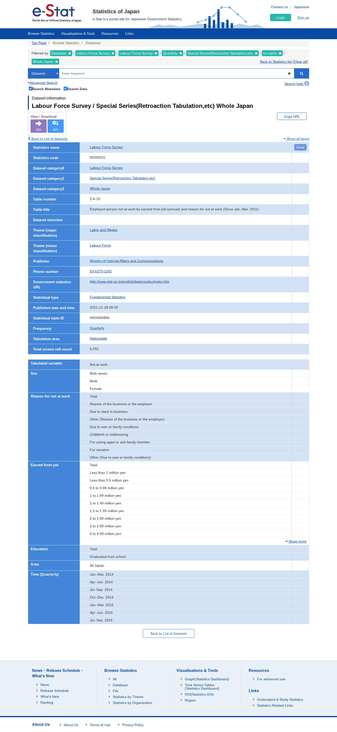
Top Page (39, 43)
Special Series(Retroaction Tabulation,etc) (122, 178)
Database (120, 685)
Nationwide (98, 338)
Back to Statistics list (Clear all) (284, 62)
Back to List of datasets (49, 138)
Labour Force (100, 245)
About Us (71, 725)
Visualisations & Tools (78, 33)
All (114, 679)
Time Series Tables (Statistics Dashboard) (202, 686)
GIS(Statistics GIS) (199, 694)
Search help (294, 84)
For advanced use (271, 679)
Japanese (301, 7)
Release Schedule (54, 690)
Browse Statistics (41, 33)
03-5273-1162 (101, 271)
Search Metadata (46, 89)
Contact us (279, 7)
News (44, 684)
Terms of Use (100, 725)
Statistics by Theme (128, 697)
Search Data (77, 89)
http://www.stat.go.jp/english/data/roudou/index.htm (129, 281)
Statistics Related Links (275, 705)
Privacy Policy (133, 725)
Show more (297, 541)
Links (129, 33)
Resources (110, 33)
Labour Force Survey (106, 147)
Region (190, 700)
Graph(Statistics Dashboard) (207, 679)
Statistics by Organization (132, 702)
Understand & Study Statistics (280, 699)
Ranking (46, 702)
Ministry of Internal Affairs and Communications (126, 261)
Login (280, 17)
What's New (49, 696)
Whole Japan (100, 188)
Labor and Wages (103, 230)
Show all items (297, 138)
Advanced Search (43, 82)
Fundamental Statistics (107, 297)
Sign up (303, 17)
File (115, 691)
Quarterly (97, 328)
